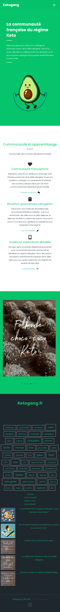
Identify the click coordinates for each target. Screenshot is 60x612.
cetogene (10, 434)
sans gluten (10, 481)
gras (30, 455)
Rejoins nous (30, 501)
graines (8, 455)
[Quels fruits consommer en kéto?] (8, 547)
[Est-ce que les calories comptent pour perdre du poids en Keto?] (8, 531)
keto (51, 454)
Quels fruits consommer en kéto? (39, 540)
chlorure (22, 434)
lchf (15, 462)
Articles (30, 494)
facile (6, 447)
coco (9, 441)
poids (7, 475)
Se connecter (30, 504)
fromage (19, 447)
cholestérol (49, 434)
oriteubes (23, 468)
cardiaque (38, 427)
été (52, 488)
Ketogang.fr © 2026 (21, 599)
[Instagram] (30, 605)
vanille (29, 488)
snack (18, 488)
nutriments (10, 468)
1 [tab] (22, 383)
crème (19, 441)
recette (19, 474)
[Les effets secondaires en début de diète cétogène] (8, 562)
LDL (24, 462)
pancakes (36, 468)
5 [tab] (33, 383)
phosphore (49, 468)
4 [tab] (30, 383)
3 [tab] (27, 383)
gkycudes (42, 448)
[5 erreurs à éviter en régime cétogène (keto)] (8, 578)
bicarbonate (24, 427)
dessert (48, 441)
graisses (19, 455)
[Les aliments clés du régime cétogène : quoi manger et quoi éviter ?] (8, 515)
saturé (52, 482)
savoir (8, 488)
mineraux (51, 462)
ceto (51, 427)
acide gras (9, 427)
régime (42, 475)
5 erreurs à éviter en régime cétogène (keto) (39, 572)
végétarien (41, 488)
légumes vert (37, 462)
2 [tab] (24, 383)
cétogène (33, 440)
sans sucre (28, 481)
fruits (31, 447)
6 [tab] (36, 383)
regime (31, 475)
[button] (7, 342)
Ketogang (11, 5)
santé (42, 481)
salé (52, 475)
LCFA (5, 462)
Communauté (30, 497)
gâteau (40, 455)
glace (54, 447)
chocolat (35, 434)
